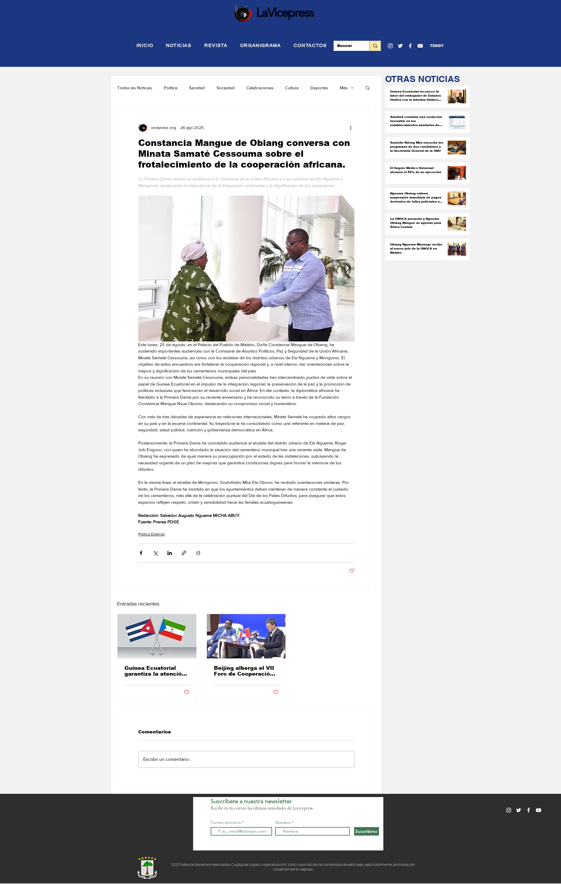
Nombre (283, 822)
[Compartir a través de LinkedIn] (169, 553)
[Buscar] (375, 46)
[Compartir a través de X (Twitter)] (155, 553)
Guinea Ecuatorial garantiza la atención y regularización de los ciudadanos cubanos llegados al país (154, 671)
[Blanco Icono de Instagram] (390, 46)
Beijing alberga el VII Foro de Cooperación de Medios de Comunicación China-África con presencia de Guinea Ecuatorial (244, 671)
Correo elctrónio (226, 822)
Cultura (292, 87)
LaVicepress (285, 12)
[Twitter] (400, 46)
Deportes (319, 87)
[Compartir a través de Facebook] (141, 553)
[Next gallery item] (347, 268)
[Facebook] (410, 46)
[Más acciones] (350, 127)
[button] (436, 46)
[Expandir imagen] (246, 268)
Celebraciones (259, 87)
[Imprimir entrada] (198, 553)
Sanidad (197, 87)
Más (344, 87)
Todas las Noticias (134, 87)
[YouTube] (420, 46)
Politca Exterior (151, 534)
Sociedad (226, 87)
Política (170, 87)
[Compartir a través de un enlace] (184, 553)
